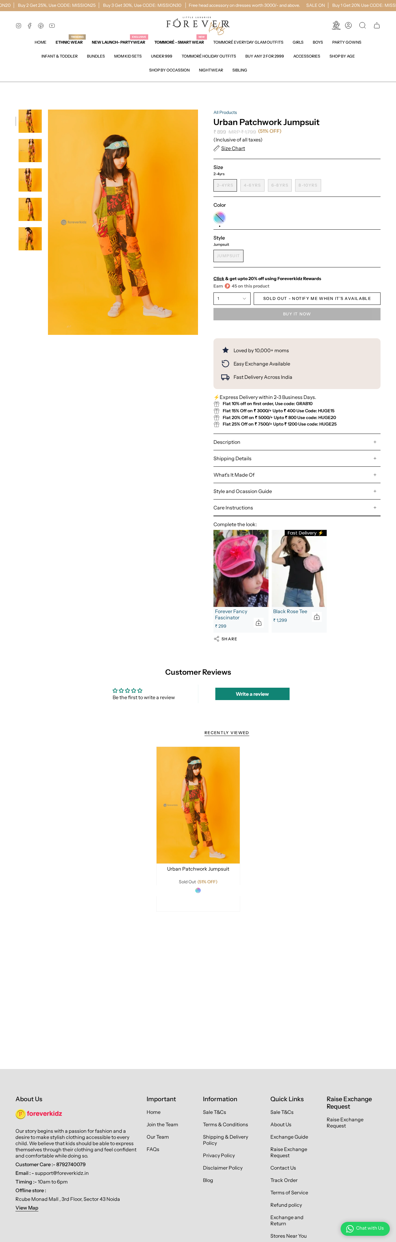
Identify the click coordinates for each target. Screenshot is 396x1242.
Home (154, 1112)
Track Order (284, 1180)
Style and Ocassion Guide (242, 491)
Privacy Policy (219, 1155)
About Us (280, 1124)
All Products (225, 112)
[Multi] (198, 890)
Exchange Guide (289, 1137)
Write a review (252, 694)
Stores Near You (288, 1236)
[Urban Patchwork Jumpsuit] (198, 805)
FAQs (153, 1149)
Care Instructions (233, 507)
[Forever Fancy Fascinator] (241, 568)
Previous (48, 222)
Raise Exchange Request (288, 1152)
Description (226, 442)
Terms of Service (289, 1192)
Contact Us (283, 1168)
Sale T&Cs (214, 1112)
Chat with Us (370, 1228)
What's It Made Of (234, 475)
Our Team (158, 1137)
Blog (208, 1180)
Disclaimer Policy (223, 1168)
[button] (298, 42)
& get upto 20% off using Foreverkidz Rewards (267, 278)
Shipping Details (232, 458)
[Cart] (377, 25)
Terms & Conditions (225, 1124)
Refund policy (286, 1205)
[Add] (259, 623)
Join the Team (162, 1124)
